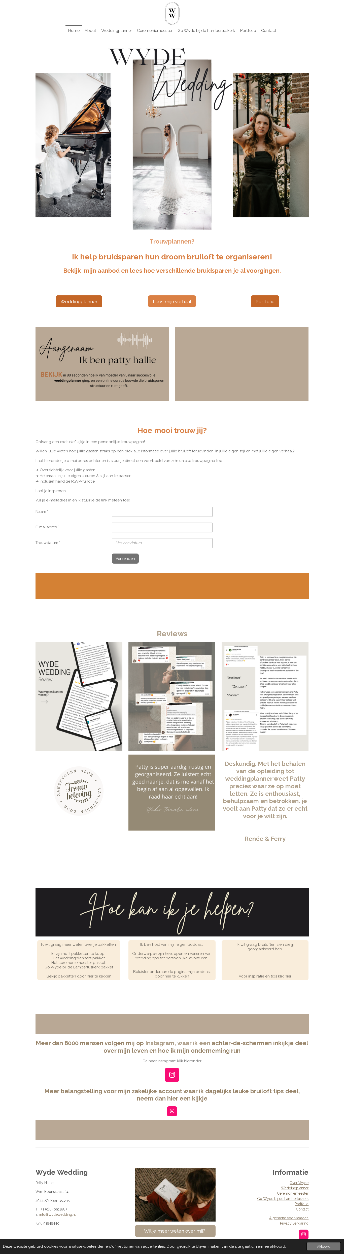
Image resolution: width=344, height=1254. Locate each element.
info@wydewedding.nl (57, 1214)
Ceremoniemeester (292, 1193)
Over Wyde (299, 1183)
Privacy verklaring (294, 1223)
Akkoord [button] (323, 1246)
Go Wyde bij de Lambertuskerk (282, 1199)
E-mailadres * (47, 527)
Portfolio (301, 1204)
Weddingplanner (294, 1188)
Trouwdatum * (48, 542)
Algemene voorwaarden (288, 1218)
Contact (302, 1209)
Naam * (42, 511)
